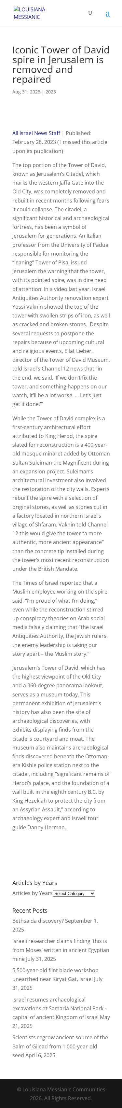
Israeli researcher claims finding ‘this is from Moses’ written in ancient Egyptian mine (60, 949)
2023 (51, 92)
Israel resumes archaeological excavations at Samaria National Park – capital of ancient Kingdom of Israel (59, 1008)
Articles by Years (32, 893)
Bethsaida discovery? (38, 920)
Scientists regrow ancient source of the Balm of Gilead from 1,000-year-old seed (60, 1046)
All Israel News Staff (36, 133)
